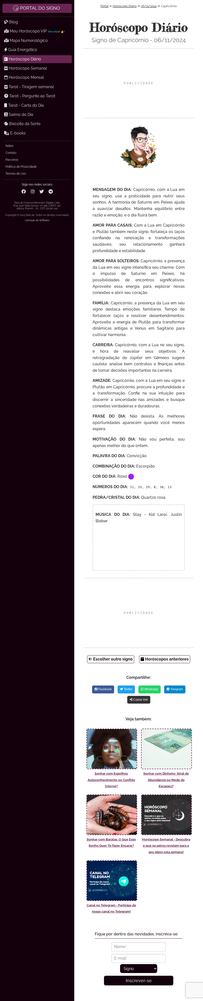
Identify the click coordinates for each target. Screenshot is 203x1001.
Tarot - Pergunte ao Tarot (31, 96)
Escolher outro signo (112, 659)
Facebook (105, 689)
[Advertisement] (138, 83)
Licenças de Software (37, 220)
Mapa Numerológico (28, 40)
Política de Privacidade (21, 166)
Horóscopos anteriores (166, 659)
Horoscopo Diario (125, 6)
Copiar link (140, 699)
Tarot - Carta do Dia (25, 105)
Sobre (9, 146)
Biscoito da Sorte (24, 123)
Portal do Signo (40, 8)
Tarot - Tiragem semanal (31, 86)
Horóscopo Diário (24, 59)
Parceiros (11, 159)
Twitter (127, 689)
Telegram (176, 689)
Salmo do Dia (20, 114)
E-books (17, 133)
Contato (10, 153)
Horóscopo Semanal (27, 68)
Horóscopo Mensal (26, 77)
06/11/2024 (149, 6)
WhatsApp (151, 689)
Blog (13, 22)
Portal (104, 6)
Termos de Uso (15, 173)
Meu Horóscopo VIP (36, 31)
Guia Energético (22, 49)
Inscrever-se (139, 980)
